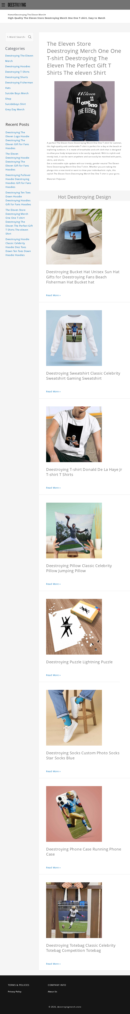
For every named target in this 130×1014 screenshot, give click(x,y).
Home (11, 14)
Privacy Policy (14, 991)
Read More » (53, 295)
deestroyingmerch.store (69, 1007)
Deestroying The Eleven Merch (30, 14)
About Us (52, 991)
